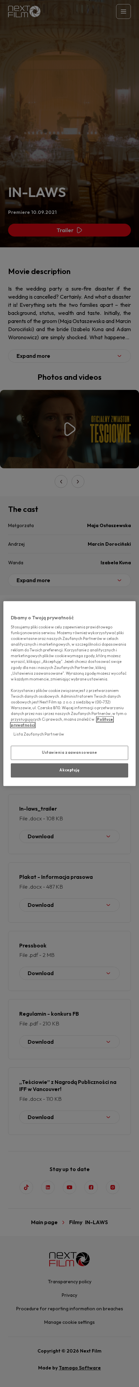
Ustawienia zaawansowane (69, 752)
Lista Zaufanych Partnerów (38, 734)
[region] (69, 693)
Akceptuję (69, 770)
